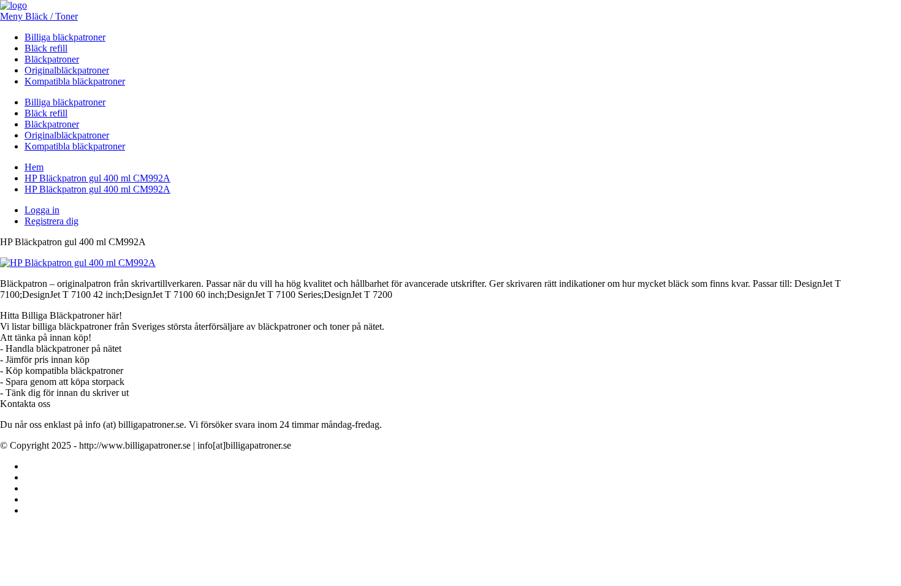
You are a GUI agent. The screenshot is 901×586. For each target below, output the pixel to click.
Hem (34, 167)
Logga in (42, 210)
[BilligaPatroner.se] (13, 5)
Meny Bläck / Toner (39, 16)
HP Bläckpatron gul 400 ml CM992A (97, 178)
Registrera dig (51, 221)
